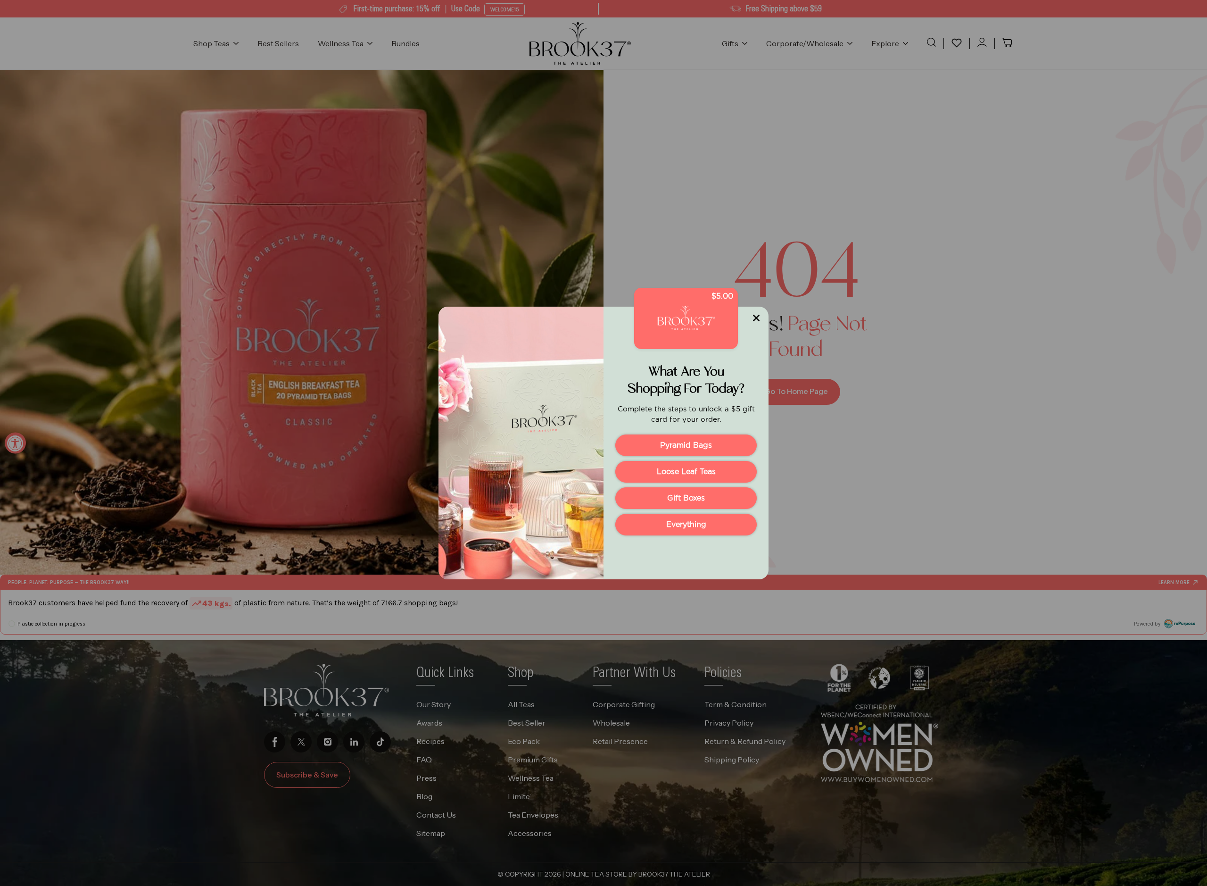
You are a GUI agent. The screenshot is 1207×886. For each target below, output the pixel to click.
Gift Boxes (686, 498)
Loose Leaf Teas (686, 472)
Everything (686, 524)
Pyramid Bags (686, 445)
